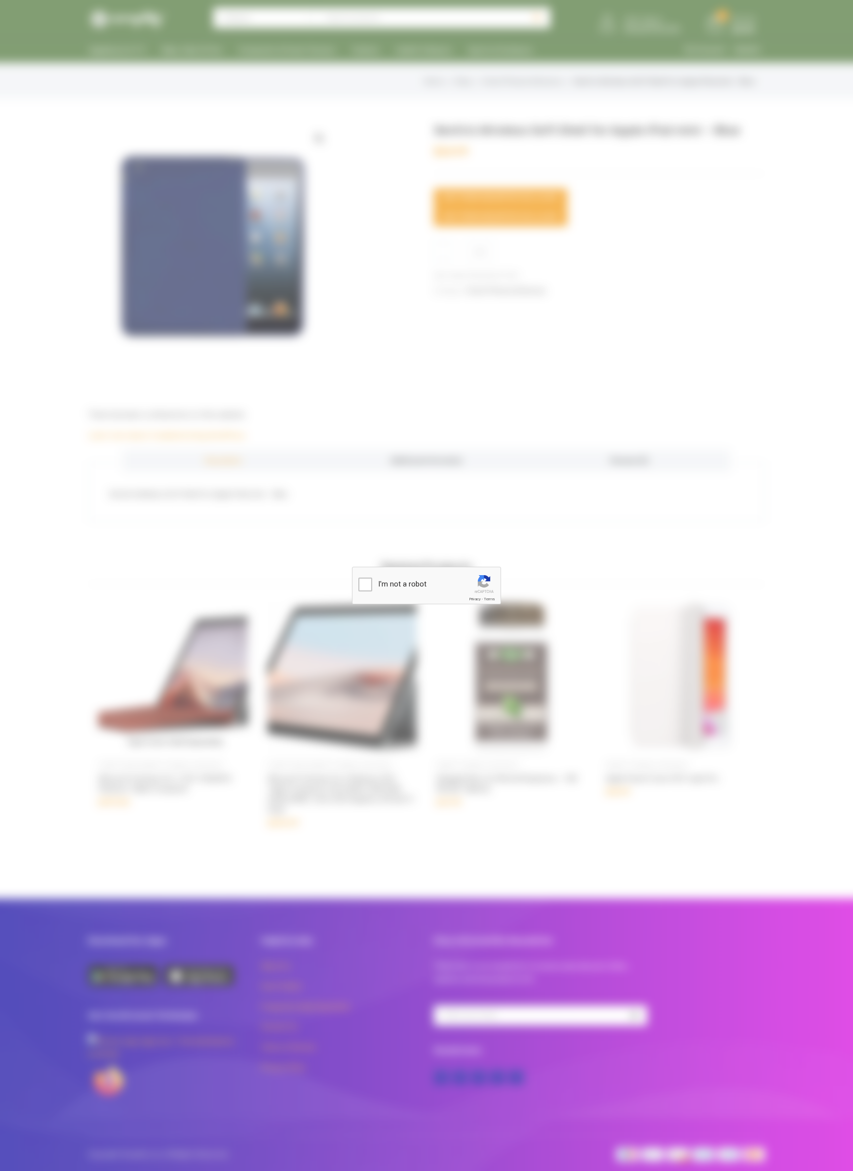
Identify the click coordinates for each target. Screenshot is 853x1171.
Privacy (475, 599)
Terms (489, 599)
